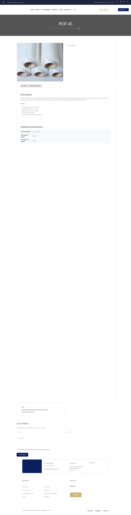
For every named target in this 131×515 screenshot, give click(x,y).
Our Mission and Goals (27, 493)
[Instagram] (127, 1)
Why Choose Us (26, 490)
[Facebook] (117, 1)
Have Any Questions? (104, 9)
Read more (28, 185)
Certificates (46, 490)
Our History (25, 487)
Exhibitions (46, 497)
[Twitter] (120, 1)
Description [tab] (24, 86)
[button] (123, 9)
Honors (24, 497)
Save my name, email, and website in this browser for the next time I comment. (34, 449)
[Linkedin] (124, 1)
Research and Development (50, 493)
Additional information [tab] (35, 86)
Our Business (47, 487)
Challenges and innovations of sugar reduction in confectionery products (40, 409)
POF (73, 45)
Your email (72, 486)
